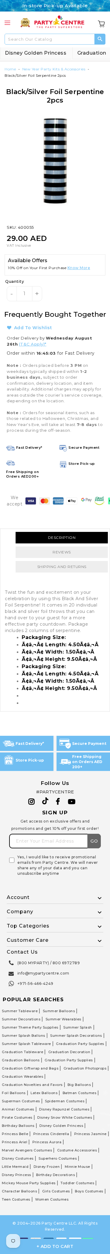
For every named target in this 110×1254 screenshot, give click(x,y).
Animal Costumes (18, 1109)
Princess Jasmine (90, 1134)
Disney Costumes (18, 1158)
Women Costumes (51, 1199)
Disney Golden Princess (35, 53)
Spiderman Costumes (64, 1101)
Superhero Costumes (57, 1158)
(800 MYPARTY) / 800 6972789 (48, 963)
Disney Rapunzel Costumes (64, 1109)
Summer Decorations (21, 1019)
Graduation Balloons (21, 1060)
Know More (79, 267)
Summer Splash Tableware (26, 1044)
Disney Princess (16, 1175)
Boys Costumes (89, 1191)
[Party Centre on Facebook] (58, 801)
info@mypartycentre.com (43, 973)
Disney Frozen (47, 1166)
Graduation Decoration (69, 1052)
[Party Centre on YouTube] (71, 801)
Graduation (91, 53)
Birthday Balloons (18, 1126)
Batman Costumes (80, 1093)
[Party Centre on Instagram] (31, 801)
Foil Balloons (14, 1093)
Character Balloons (19, 1191)
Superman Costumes (21, 1101)
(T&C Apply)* (32, 344)
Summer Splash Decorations (76, 1035)
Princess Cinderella (51, 1134)
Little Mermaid (15, 1166)
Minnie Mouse (77, 1166)
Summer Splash (77, 1027)
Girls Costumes (56, 1191)
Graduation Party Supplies (80, 1044)
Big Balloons (79, 1085)
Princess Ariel (14, 1142)
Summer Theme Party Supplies (30, 1027)
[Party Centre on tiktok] (45, 802)
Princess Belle (15, 1134)
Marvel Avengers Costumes (27, 1150)
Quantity (14, 281)
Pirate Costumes (17, 1117)
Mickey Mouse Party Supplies (29, 1183)
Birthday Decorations (55, 1175)
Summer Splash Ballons (23, 1035)
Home (10, 69)
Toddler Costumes (77, 1183)
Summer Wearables (63, 1019)
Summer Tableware (20, 1011)
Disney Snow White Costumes (64, 1117)
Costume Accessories (77, 1150)
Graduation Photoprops (85, 1068)
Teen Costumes (16, 1199)
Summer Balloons (59, 1011)
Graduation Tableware (22, 1052)
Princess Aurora (47, 1142)
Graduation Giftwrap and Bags (30, 1068)
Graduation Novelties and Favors (32, 1085)
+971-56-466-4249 (35, 983)
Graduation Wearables (22, 1076)
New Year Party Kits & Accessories (54, 69)
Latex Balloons (44, 1093)
